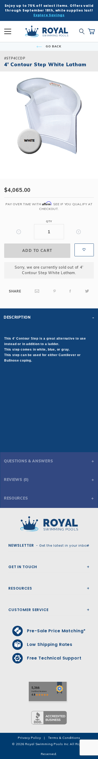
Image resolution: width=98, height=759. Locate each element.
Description (17, 317)
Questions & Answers (28, 461)
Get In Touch (22, 566)
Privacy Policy (29, 738)
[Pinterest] (54, 291)
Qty (49, 221)
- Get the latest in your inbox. (48, 545)
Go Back (53, 46)
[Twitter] (87, 291)
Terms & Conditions (64, 738)
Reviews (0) (16, 479)
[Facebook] (70, 291)
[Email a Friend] (37, 291)
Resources (16, 498)
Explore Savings (49, 15)
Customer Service (28, 609)
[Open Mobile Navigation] (7, 31)
